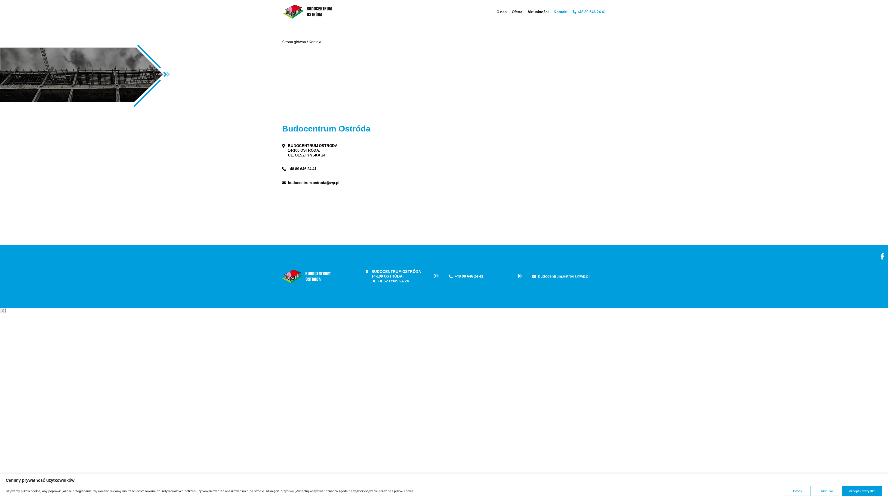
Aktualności (538, 12)
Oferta (517, 12)
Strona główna (294, 42)
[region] (444, 486)
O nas (501, 12)
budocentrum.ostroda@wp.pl (313, 183)
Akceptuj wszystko (862, 491)
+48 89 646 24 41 (591, 12)
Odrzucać (827, 491)
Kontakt (560, 12)
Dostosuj (798, 491)
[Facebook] (882, 255)
